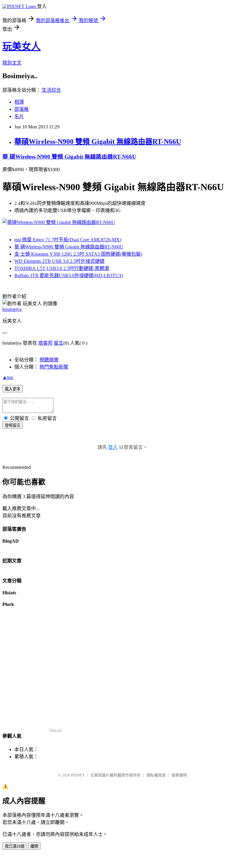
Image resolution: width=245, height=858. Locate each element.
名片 (19, 116)
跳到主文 (12, 62)
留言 (58, 343)
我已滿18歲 (14, 846)
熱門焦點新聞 (53, 366)
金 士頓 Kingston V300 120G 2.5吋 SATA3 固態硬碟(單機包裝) (78, 254)
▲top (7, 377)
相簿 (19, 102)
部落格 (21, 109)
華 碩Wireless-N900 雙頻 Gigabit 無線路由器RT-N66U (69, 157)
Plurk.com (55, 730)
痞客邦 (45, 343)
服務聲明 (179, 775)
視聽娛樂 (49, 359)
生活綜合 (51, 90)
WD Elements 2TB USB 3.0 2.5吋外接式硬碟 (59, 261)
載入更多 (12, 389)
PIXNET (78, 775)
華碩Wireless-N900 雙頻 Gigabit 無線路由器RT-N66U (97, 141)
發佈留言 (12, 425)
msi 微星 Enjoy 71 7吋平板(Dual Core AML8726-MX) (67, 239)
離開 (34, 846)
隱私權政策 (156, 775)
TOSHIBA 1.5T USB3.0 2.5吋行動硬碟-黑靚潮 (61, 268)
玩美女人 (21, 46)
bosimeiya (12, 309)
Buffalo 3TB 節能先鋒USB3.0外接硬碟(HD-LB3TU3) (68, 275)
